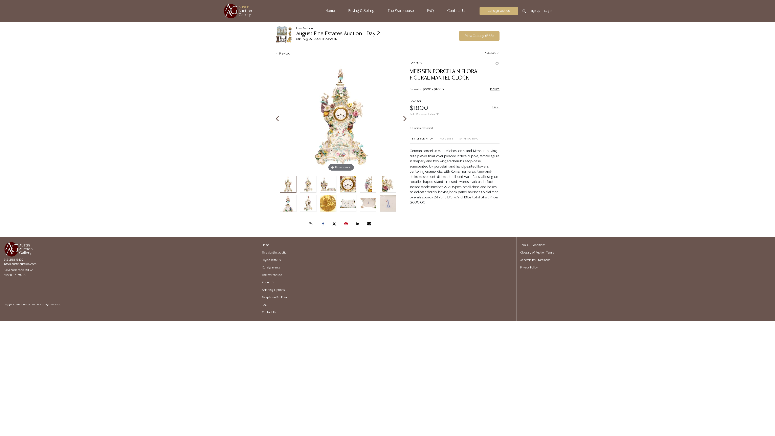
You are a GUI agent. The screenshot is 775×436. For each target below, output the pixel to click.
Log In (548, 10)
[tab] (422, 140)
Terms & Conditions (532, 245)
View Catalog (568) (479, 36)
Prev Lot (284, 53)
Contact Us (456, 11)
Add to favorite (497, 64)
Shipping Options (273, 290)
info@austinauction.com (20, 264)
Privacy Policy (529, 267)
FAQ (430, 11)
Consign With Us (499, 10)
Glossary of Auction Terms (537, 252)
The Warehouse (401, 11)
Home (330, 11)
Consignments (271, 267)
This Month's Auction (275, 252)
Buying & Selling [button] (361, 11)
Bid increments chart (421, 128)
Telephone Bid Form (275, 297)
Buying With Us (271, 260)
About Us (268, 282)
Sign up (535, 10)
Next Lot (490, 52)
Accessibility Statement (535, 260)
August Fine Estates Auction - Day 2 (338, 33)
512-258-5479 (13, 259)
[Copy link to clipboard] (310, 223)
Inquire (495, 89)
